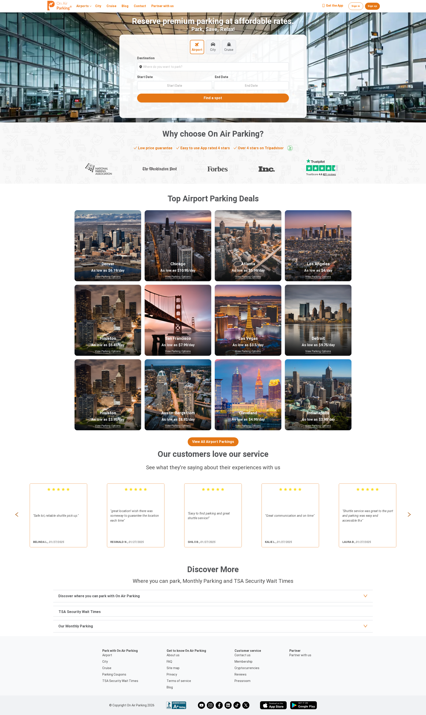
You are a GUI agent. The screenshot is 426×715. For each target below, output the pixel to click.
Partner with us (162, 6)
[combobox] (215, 66)
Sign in (355, 6)
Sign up (372, 6)
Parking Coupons (114, 674)
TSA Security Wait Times (120, 681)
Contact (140, 6)
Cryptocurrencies (247, 668)
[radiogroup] (58, 489)
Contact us (242, 655)
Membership (243, 661)
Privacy (172, 674)
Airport (107, 655)
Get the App (334, 6)
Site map (173, 668)
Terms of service (179, 681)
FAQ (169, 661)
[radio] (48, 489)
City (98, 6)
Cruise (111, 6)
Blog (125, 6)
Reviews (241, 674)
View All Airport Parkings (213, 442)
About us (173, 655)
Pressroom (242, 681)
